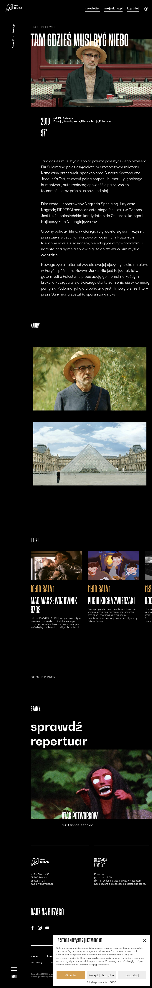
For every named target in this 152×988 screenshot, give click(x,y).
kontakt (52, 955)
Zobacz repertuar (43, 677)
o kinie (34, 955)
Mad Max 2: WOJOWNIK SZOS (54, 605)
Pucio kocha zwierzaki (111, 601)
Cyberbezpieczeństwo (48, 976)
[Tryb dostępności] (146, 8)
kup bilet (133, 8)
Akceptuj (70, 975)
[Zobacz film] (56, 565)
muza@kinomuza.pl (42, 883)
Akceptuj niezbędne (101, 975)
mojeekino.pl (113, 8)
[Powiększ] (89, 378)
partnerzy (36, 962)
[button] (144, 940)
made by (37, 979)
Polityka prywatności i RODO (101, 982)
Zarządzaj (132, 975)
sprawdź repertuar (59, 733)
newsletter (92, 8)
